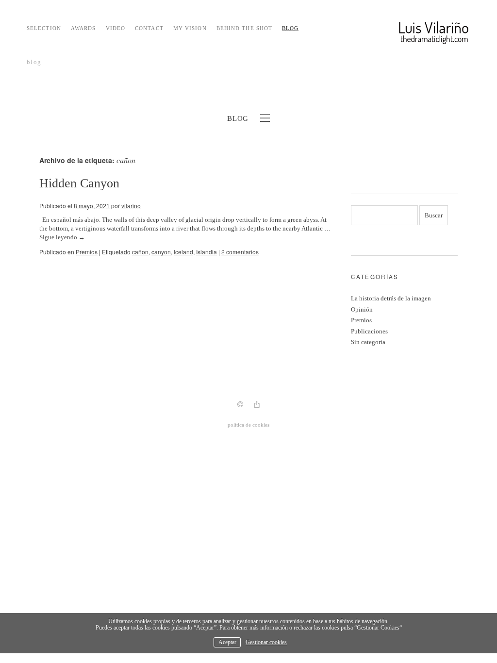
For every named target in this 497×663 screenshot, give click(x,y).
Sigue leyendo (62, 237)
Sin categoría (368, 342)
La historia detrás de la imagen (391, 298)
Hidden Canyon (79, 183)
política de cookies (248, 425)
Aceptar (227, 642)
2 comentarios (240, 252)
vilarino (131, 205)
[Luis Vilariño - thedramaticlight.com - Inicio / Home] (409, 36)
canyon (161, 252)
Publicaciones (369, 331)
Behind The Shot (244, 28)
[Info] (240, 405)
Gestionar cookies (266, 642)
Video (116, 28)
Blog (290, 28)
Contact (149, 28)
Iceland (183, 252)
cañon (140, 252)
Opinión (362, 309)
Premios (87, 252)
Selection (44, 28)
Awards (83, 28)
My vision (190, 28)
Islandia (206, 252)
